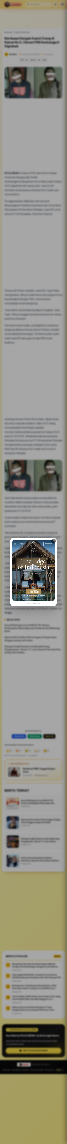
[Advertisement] (33, 1109)
